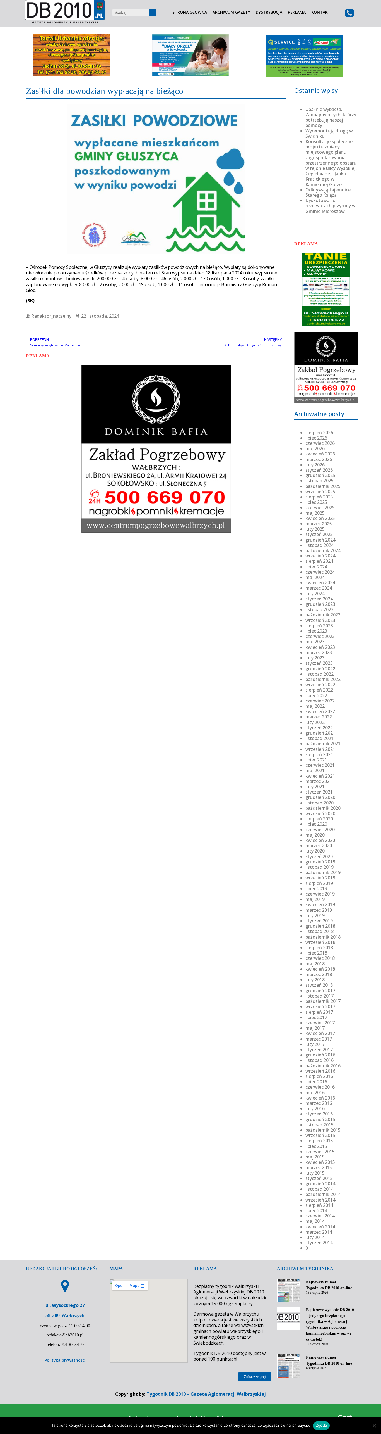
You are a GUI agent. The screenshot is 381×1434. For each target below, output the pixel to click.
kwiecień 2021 (320, 776)
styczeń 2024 (319, 599)
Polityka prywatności (65, 1360)
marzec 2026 (318, 459)
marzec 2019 (318, 910)
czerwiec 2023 (320, 636)
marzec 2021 (318, 781)
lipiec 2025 (316, 502)
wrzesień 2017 (320, 1006)
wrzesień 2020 (320, 813)
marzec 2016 (318, 1103)
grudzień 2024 (320, 540)
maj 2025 (315, 513)
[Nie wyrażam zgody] (374, 1425)
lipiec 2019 (316, 888)
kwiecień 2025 (320, 518)
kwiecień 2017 (320, 1033)
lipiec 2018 (316, 953)
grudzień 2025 (320, 475)
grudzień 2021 (320, 733)
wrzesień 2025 (320, 491)
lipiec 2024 (316, 567)
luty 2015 (315, 1173)
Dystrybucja (269, 12)
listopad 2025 (319, 481)
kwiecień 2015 (320, 1162)
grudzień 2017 (320, 990)
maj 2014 (315, 1221)
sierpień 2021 (319, 754)
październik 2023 (323, 615)
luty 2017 (315, 1044)
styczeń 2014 (319, 1243)
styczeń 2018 (319, 985)
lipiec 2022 (316, 695)
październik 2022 (323, 679)
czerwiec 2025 (320, 507)
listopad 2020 (319, 803)
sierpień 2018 (319, 947)
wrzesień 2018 (320, 942)
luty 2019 (315, 915)
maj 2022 (315, 706)
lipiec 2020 (316, 824)
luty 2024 (315, 593)
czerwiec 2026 (320, 443)
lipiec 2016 (316, 1082)
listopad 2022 (319, 674)
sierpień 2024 (319, 561)
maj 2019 (315, 899)
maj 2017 (315, 1028)
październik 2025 (323, 486)
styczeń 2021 (319, 792)
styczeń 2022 (319, 728)
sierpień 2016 (319, 1076)
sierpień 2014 (319, 1205)
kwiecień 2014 (320, 1227)
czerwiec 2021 (320, 765)
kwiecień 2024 (320, 583)
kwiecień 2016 (320, 1098)
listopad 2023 (319, 609)
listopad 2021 (319, 738)
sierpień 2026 (319, 432)
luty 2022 (315, 722)
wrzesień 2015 (320, 1135)
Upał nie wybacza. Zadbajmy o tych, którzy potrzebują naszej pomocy (330, 117)
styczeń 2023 (319, 663)
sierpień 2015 (319, 1141)
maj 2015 (315, 1157)
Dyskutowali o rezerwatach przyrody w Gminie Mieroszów (330, 205)
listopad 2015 (319, 1125)
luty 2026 (315, 465)
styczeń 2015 (319, 1178)
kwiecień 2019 (320, 904)
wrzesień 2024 (320, 556)
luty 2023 (315, 658)
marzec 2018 (318, 974)
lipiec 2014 (316, 1210)
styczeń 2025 (319, 534)
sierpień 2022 (319, 690)
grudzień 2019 (320, 862)
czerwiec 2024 (320, 572)
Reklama (297, 12)
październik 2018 (323, 937)
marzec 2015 (318, 1167)
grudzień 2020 (320, 797)
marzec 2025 (318, 524)
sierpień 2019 (319, 883)
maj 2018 (315, 964)
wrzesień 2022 (320, 685)
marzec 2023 (318, 652)
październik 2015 (323, 1130)
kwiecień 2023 (320, 647)
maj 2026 (315, 448)
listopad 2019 (319, 867)
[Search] (152, 12)
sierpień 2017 (319, 1012)
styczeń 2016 (319, 1114)
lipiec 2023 (316, 631)
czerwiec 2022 (320, 701)
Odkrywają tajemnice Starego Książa (328, 192)
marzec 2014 (318, 1232)
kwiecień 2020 (320, 840)
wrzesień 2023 (320, 620)
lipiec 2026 (316, 438)
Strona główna (189, 12)
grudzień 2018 (320, 926)
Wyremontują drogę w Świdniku (329, 133)
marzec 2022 (318, 717)
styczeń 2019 (319, 921)
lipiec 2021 (316, 760)
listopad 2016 (319, 1060)
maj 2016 (315, 1092)
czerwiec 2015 (320, 1151)
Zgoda (321, 1425)
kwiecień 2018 (320, 969)
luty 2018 (315, 980)
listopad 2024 (319, 545)
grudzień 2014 (320, 1184)
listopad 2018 (319, 931)
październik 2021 (323, 743)
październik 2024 (323, 550)
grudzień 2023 (320, 604)
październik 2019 (323, 872)
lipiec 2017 (316, 1017)
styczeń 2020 (319, 856)
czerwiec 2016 (320, 1087)
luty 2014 (315, 1237)
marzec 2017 (318, 1039)
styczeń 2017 (319, 1049)
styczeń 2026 (319, 470)
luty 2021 (315, 787)
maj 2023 (315, 641)
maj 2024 (315, 577)
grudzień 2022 (320, 669)
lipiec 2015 (316, 1146)
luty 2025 (315, 529)
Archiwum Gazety (231, 12)
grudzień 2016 (320, 1055)
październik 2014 (323, 1194)
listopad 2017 (319, 996)
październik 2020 (323, 808)
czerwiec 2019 (320, 894)
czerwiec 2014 (320, 1216)
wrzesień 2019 (320, 878)
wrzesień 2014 (320, 1200)
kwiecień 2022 (320, 711)
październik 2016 (323, 1066)
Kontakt (321, 12)
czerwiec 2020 (320, 830)
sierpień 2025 (319, 497)
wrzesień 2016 (320, 1071)
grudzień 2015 (320, 1119)
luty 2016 (315, 1108)
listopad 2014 (319, 1189)
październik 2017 (323, 1001)
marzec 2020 (318, 845)
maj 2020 (315, 835)
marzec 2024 (318, 588)
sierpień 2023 (319, 626)
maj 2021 (315, 770)
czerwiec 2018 (320, 958)
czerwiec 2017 (320, 1023)
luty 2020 (315, 851)
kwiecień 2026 (320, 454)
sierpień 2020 (319, 819)
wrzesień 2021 (320, 749)
